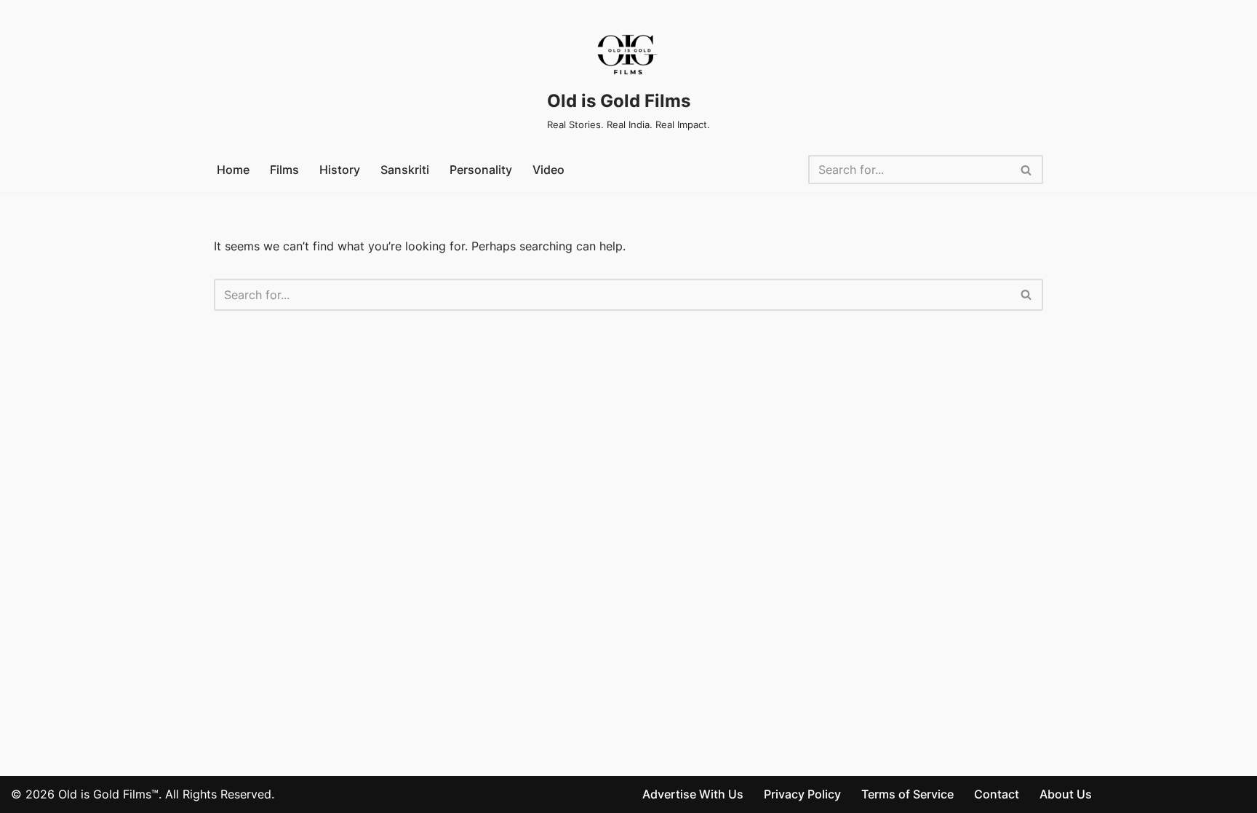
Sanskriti (404, 169)
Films (284, 169)
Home (233, 169)
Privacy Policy (802, 794)
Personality (481, 169)
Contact (996, 794)
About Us (1065, 794)
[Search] (1026, 169)
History (339, 169)
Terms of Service (907, 794)
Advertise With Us (692, 794)
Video (548, 169)
